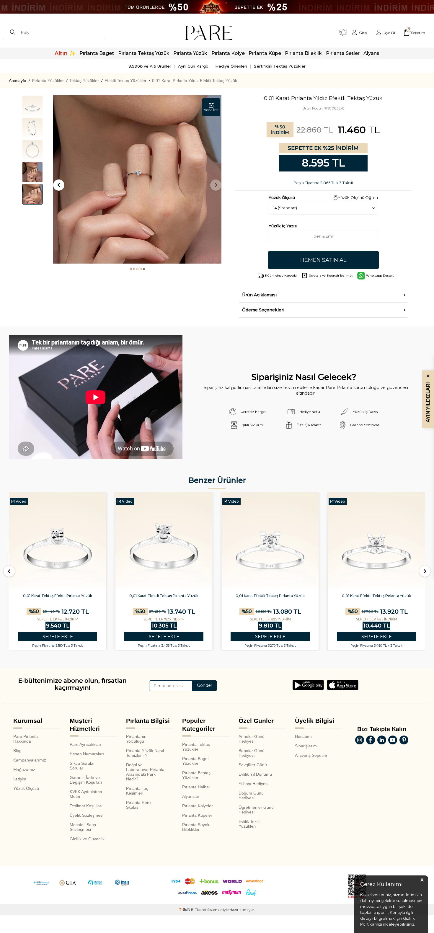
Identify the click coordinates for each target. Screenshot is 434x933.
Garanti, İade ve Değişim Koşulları (86, 780)
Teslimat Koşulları (86, 805)
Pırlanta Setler (343, 53)
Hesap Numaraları (87, 753)
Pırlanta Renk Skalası (138, 805)
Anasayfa (17, 80)
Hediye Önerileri (231, 66)
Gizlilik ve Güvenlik (87, 838)
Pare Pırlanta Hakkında (25, 739)
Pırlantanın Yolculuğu (136, 739)
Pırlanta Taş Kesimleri (137, 790)
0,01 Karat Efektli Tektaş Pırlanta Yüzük (163, 596)
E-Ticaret (198, 909)
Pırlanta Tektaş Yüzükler (196, 746)
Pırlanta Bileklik (303, 53)
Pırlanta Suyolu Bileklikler (196, 827)
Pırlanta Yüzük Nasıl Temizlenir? (145, 753)
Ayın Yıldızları (428, 398)
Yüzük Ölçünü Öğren (358, 197)
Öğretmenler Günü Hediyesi (256, 809)
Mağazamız (24, 769)
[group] (137, 179)
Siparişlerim (306, 746)
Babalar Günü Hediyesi (252, 753)
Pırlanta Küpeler (197, 815)
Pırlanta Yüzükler (48, 80)
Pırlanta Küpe (265, 53)
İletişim (19, 779)
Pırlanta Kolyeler (197, 805)
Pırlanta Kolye (228, 53)
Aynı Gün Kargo (193, 66)
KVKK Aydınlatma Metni (86, 794)
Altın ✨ (65, 53)
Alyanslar (190, 796)
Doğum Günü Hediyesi (251, 795)
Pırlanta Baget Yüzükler (195, 761)
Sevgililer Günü (253, 764)
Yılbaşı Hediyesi (253, 783)
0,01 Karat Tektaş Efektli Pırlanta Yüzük (57, 596)
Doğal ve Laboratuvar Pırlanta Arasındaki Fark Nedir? (145, 771)
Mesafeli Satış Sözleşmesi (83, 827)
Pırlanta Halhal (196, 787)
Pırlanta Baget (96, 53)
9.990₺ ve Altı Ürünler (149, 66)
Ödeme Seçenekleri (263, 310)
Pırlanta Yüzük (190, 53)
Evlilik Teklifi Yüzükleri (249, 824)
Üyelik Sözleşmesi (86, 815)
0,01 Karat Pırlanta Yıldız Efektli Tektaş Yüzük (194, 80)
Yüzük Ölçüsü (26, 788)
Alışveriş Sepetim (311, 755)
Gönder (204, 685)
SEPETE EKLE (58, 636)
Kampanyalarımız (29, 760)
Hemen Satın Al (323, 260)
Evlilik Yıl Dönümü (255, 774)
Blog (17, 750)
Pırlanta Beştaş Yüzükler (196, 775)
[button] (131, 269)
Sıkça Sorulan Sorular (83, 765)
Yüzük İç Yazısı (283, 225)
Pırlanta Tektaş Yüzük (143, 53)
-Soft (185, 909)
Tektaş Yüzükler (84, 80)
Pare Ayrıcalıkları (85, 744)
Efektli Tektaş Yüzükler (125, 80)
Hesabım (303, 736)
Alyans (371, 53)
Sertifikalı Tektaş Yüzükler (280, 66)
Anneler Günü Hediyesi (252, 739)
